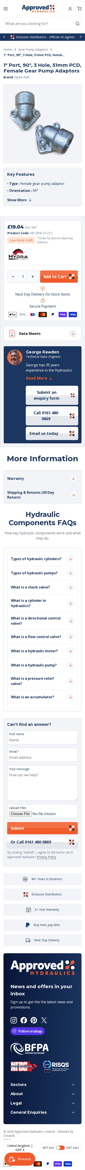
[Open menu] (5, 9)
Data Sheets (30, 333)
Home (7, 50)
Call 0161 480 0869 (46, 415)
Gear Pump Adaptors (33, 50)
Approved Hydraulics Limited (35, 1131)
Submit (17, 828)
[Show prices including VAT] (60, 1148)
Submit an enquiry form (46, 395)
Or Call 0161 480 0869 (31, 842)
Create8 (9, 1136)
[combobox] (42, 23)
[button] (79, 9)
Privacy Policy (46, 857)
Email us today (43, 433)
